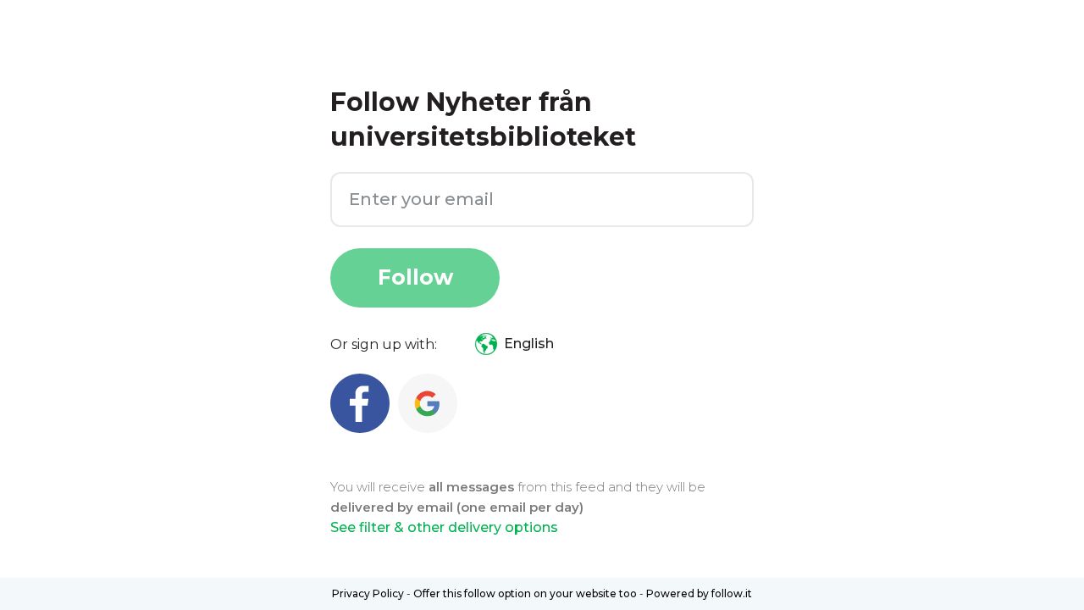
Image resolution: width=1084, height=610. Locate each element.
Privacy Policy (368, 593)
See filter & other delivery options (444, 527)
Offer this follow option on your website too (525, 593)
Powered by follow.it (699, 593)
